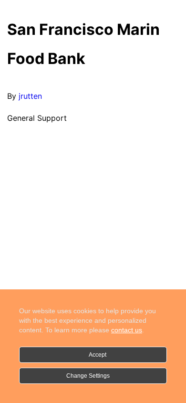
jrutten (30, 96)
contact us (126, 330)
